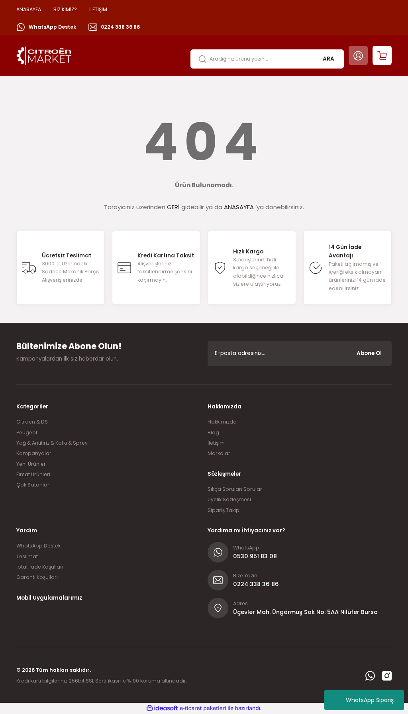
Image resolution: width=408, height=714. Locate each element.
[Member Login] (358, 55)
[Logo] (44, 55)
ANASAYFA (239, 207)
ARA (328, 59)
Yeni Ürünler (31, 464)
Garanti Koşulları (37, 577)
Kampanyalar (33, 453)
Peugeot (26, 432)
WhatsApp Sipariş (370, 700)
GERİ (173, 207)
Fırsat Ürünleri (33, 474)
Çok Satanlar (32, 484)
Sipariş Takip (223, 510)
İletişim (216, 442)
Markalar (219, 453)
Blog (213, 432)
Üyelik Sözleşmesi (229, 499)
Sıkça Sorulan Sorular (235, 489)
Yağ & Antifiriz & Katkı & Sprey (52, 442)
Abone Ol (369, 353)
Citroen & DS (32, 421)
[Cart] (382, 55)
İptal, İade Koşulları (39, 566)
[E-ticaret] (203, 708)
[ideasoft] (162, 708)
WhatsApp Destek (38, 545)
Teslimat (27, 556)
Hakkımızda (222, 421)
